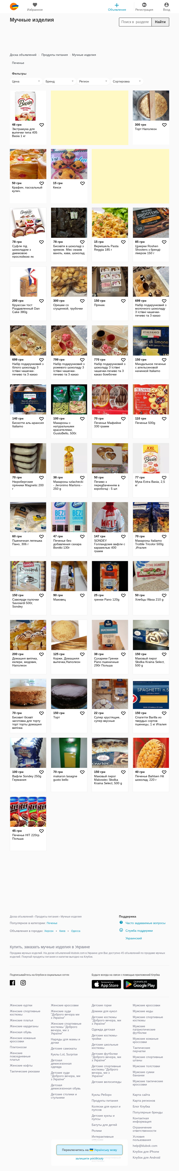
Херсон (48, 931)
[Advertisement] (89, 38)
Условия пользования (142, 1138)
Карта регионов (144, 1100)
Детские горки (102, 1005)
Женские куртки (21, 1005)
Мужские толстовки (146, 1066)
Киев (62, 931)
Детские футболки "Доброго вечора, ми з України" (106, 1057)
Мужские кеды (143, 1011)
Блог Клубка (141, 1106)
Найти (160, 22)
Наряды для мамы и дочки (65, 1040)
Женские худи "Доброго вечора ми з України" (65, 1014)
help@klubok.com (145, 1145)
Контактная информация (142, 1119)
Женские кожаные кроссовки (23, 1039)
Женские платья (21, 1020)
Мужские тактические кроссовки (148, 1082)
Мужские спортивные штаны (148, 1058)
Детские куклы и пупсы (103, 1117)
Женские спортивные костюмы (25, 1012)
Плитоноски (18, 1047)
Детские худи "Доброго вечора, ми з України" (65, 1076)
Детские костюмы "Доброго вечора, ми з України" (106, 1020)
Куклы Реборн (102, 1094)
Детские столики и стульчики (64, 1095)
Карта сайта (141, 1094)
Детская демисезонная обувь (66, 1086)
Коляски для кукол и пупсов (106, 1108)
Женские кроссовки (65, 1005)
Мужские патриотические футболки (144, 1029)
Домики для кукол (104, 1011)
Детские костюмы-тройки (105, 1037)
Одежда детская (103, 1029)
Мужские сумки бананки (143, 1073)
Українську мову (105, 1150)
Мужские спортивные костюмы (148, 1018)
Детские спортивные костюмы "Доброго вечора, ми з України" (106, 1071)
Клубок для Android (146, 1157)
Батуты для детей (104, 1124)
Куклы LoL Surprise (64, 1054)
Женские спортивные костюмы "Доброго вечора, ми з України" (66, 1028)
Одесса (75, 931)
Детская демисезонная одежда (61, 1063)
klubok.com (14, 6)
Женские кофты (21, 1065)
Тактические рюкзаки (25, 1071)
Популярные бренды (148, 1112)
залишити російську (89, 1158)
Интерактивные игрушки (103, 1138)
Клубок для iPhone (146, 1151)
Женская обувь (20, 1032)
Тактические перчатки (141, 1049)
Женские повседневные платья (20, 1056)
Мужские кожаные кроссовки (145, 1040)
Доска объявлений (23, 54)
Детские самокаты (64, 1048)
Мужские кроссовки (146, 1005)
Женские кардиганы (24, 1026)
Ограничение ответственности (144, 1129)
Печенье (18, 63)
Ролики (97, 1130)
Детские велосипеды (106, 1082)
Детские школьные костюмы (105, 1046)
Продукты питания (54, 54)
